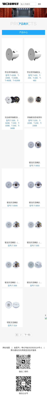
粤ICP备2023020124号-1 (31, 348)
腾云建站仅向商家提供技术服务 (23, 350)
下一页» (27, 335)
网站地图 (6, 348)
